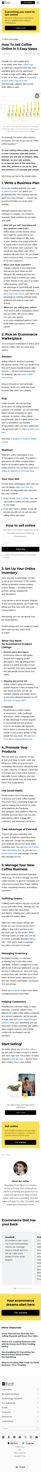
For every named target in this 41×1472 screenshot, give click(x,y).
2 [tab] (18, 1288)
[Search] (37, 1428)
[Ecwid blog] (4, 1437)
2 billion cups (28, 64)
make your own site (24, 487)
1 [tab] (15, 1288)
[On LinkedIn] (30, 53)
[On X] (34, 53)
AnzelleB (9, 1237)
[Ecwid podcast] (9, 1437)
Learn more (20, 1112)
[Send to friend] (38, 53)
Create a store (20, 28)
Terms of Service (19, 1453)
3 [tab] (20, 1288)
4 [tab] (23, 1288)
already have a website (19, 498)
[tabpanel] (17, 1258)
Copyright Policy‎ (19, 1456)
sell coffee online (28, 1049)
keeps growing (16, 1059)
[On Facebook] (26, 53)
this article (15, 990)
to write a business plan (12, 191)
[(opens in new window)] (13, 1442)
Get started (28, 3)
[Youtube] (37, 1437)
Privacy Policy (20, 1447)
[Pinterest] (15, 1437)
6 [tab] (29, 1288)
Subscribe (20, 549)
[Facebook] (20, 1437)
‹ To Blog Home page (9, 39)
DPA (19, 1450)
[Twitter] (26, 1437)
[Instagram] (31, 1437)
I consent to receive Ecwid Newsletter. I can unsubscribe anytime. (20, 556)
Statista (32, 131)
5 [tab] (26, 1288)
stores (14, 294)
